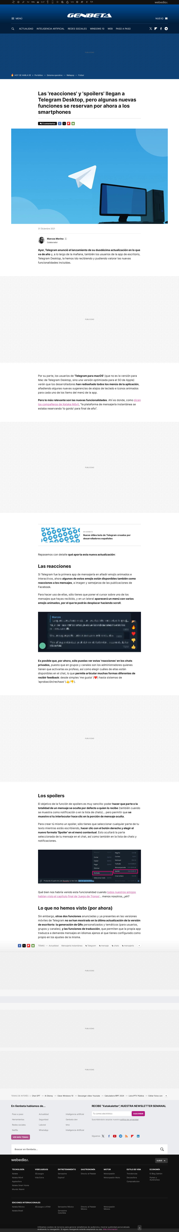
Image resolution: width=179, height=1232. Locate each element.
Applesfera (17, 1181)
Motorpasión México (109, 1208)
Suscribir (138, 1114)
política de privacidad (129, 1119)
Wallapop (70, 75)
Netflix (15, 1130)
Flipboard (155, 28)
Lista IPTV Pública (136, 1096)
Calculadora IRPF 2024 (115, 1096)
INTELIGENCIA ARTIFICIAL (50, 28)
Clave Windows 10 (65, 1096)
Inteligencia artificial (75, 1114)
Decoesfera (132, 1177)
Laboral (42, 1125)
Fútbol (81, 75)
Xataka (15, 1173)
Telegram (166, 28)
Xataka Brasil (17, 1211)
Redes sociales (19, 1125)
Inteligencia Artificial (75, 1130)
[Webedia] (20, 1159)
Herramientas (18, 1119)
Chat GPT (36, 1096)
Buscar (162, 1149)
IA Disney (49, 1096)
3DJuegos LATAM (42, 1207)
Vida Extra (39, 1177)
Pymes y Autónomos (155, 1178)
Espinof (61, 1177)
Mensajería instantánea (71, 945)
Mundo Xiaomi (18, 1189)
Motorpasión (109, 1173)
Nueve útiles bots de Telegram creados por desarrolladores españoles (107, 537)
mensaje (105, 945)
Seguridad (43, 1119)
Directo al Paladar (88, 1173)
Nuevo (159, 18)
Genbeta (89, 15)
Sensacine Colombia (62, 1212)
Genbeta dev (72, 1119)
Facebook (161, 28)
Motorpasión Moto (112, 1177)
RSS (126, 1135)
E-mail (73, 123)
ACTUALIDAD (26, 28)
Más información (110, 1229)
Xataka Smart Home (20, 1185)
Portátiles (39, 75)
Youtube (114, 1135)
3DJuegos (39, 1173)
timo (68, 1125)
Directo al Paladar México (88, 1208)
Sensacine (62, 1173)
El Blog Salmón (156, 1173)
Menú (19, 18)
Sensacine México (66, 1207)
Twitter (150, 28)
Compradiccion (133, 1181)
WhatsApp (43, 1130)
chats (116, 945)
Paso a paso (17, 1114)
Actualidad (54, 945)
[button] (56, 238)
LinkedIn (138, 1135)
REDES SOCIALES (77, 28)
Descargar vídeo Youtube (89, 1096)
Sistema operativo (55, 75)
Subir (159, 1160)
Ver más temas (20, 1137)
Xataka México (18, 1207)
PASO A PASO (123, 28)
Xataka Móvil (17, 1177)
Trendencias (132, 1173)
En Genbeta (88, 532)
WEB (110, 28)
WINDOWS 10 (97, 28)
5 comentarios (48, 123)
